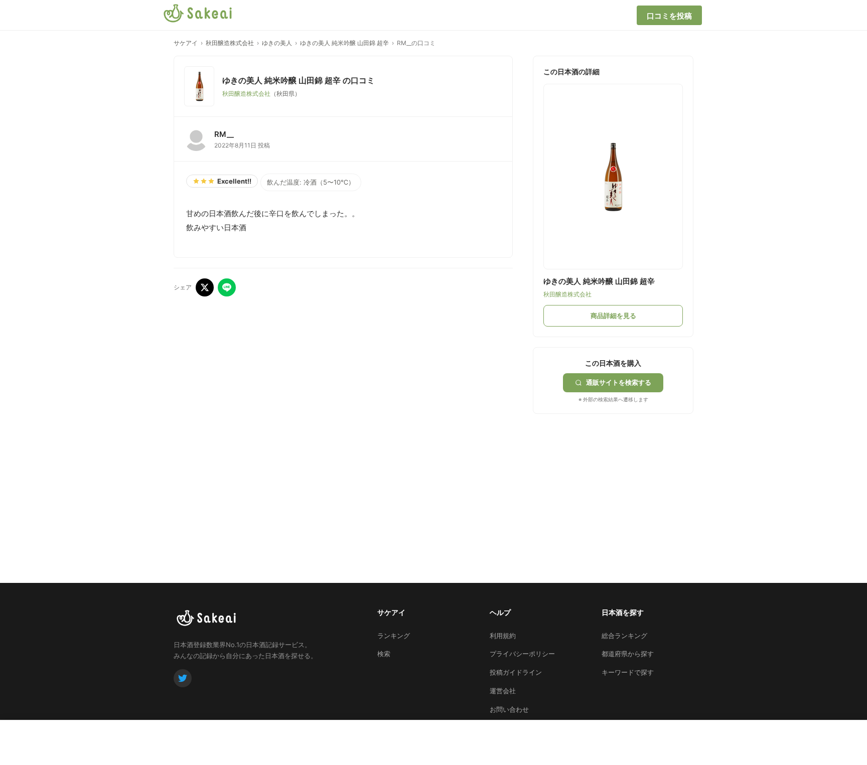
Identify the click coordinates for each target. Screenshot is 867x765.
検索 (383, 654)
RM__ (224, 134)
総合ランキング (624, 636)
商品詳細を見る (613, 316)
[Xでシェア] (205, 287)
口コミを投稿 (669, 16)
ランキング (393, 636)
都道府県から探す (628, 654)
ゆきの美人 (277, 43)
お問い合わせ (509, 709)
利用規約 (503, 636)
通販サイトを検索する (618, 382)
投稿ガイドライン (516, 672)
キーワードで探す (628, 672)
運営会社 (503, 691)
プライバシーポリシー (522, 654)
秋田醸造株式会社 (230, 43)
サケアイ (186, 43)
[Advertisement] (608, 486)
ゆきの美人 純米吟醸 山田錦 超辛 (344, 43)
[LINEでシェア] (227, 287)
